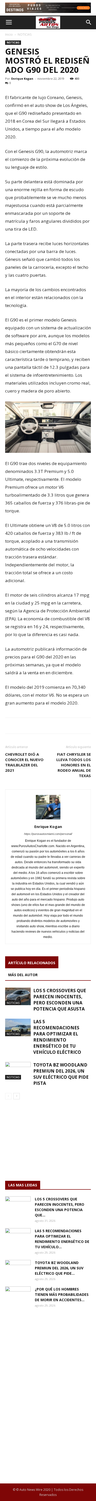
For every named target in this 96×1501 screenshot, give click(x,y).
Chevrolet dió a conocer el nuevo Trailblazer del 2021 (24, 762)
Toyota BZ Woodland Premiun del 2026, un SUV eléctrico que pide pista (61, 1074)
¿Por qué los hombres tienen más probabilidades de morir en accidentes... (62, 1294)
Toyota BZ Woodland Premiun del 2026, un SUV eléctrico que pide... (59, 1268)
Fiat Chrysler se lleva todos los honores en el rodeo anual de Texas (73, 765)
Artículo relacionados (31, 962)
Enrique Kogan (22, 78)
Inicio (9, 34)
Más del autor (23, 974)
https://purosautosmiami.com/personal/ (48, 833)
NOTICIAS (24, 34)
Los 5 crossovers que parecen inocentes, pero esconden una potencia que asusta (59, 1000)
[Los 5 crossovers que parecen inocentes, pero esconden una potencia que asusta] (18, 996)
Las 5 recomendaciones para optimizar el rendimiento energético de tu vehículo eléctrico (57, 1037)
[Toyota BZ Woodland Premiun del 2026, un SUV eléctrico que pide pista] (18, 1070)
